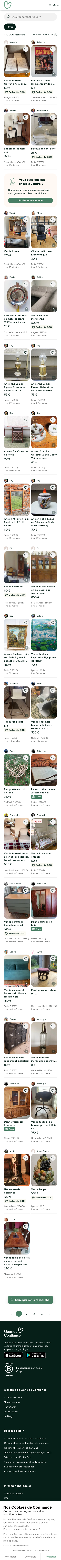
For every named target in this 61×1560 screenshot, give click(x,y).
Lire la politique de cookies (16, 1545)
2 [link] (26, 1313)
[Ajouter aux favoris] (25, 49)
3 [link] (34, 1313)
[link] (50, 1314)
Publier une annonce (30, 200)
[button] (55, 34)
